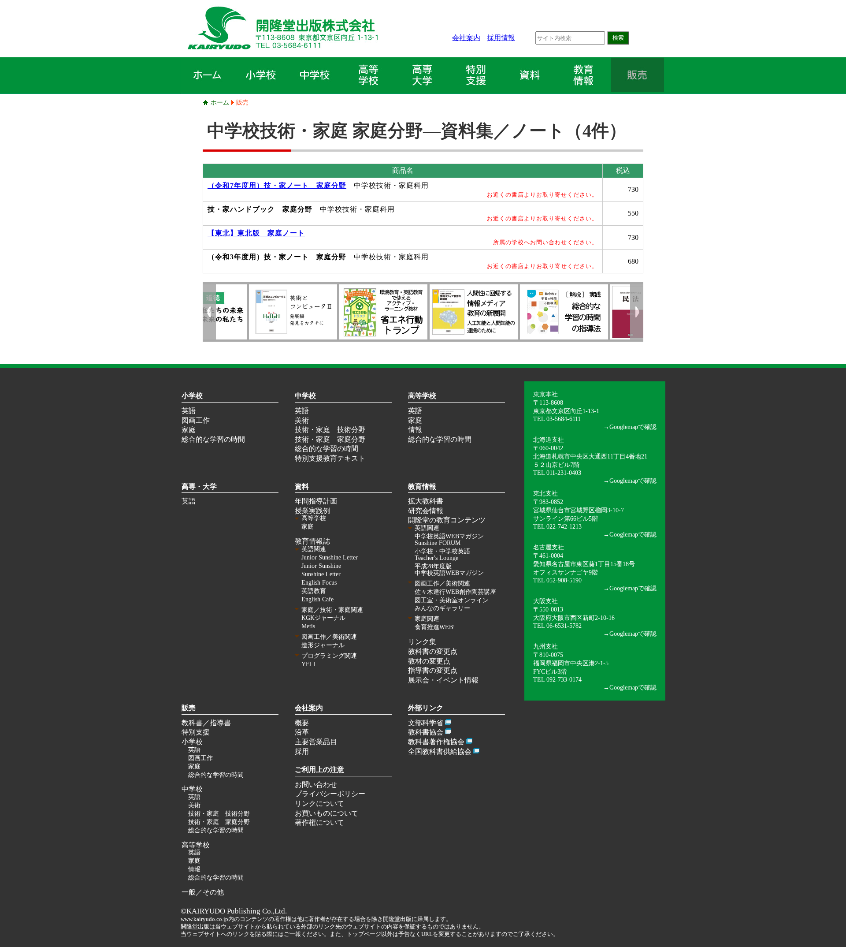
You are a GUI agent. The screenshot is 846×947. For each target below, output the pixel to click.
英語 (189, 410)
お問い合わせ (316, 784)
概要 (302, 723)
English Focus (319, 582)
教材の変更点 (429, 661)
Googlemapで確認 (633, 426)
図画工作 (196, 420)
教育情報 (422, 486)
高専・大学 (199, 486)
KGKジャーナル (323, 618)
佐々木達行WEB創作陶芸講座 (455, 592)
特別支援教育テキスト (330, 458)
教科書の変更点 (432, 651)
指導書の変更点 (432, 670)
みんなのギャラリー (442, 608)
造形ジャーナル (323, 645)
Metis (308, 626)
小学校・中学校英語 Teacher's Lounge (442, 554)
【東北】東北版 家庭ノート (256, 233)
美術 (302, 420)
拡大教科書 (425, 501)
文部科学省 (425, 723)
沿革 (302, 732)
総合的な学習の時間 (213, 439)
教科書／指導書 (206, 723)
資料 (302, 486)
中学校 (305, 395)
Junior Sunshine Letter (329, 557)
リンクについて (319, 803)
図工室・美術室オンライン (452, 600)
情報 (415, 429)
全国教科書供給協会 (439, 751)
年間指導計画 (316, 501)
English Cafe (317, 599)
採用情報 (501, 37)
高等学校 (422, 395)
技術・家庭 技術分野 (330, 429)
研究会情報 (425, 511)
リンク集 (422, 641)
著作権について (319, 822)
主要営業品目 (316, 742)
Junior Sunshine (321, 566)
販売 (242, 102)
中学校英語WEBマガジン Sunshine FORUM (449, 539)
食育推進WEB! (435, 627)
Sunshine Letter (321, 574)
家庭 (189, 429)
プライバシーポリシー (330, 794)
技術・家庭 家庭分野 (330, 439)
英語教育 (313, 591)
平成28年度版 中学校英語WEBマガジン (449, 569)
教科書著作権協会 (436, 742)
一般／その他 (203, 892)
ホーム (220, 102)
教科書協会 (425, 732)
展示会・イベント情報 (443, 680)
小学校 (192, 395)
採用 (302, 751)
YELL (309, 664)
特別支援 (196, 732)
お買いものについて (326, 813)
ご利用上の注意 (319, 769)
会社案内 (466, 37)
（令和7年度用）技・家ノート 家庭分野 (277, 185)
